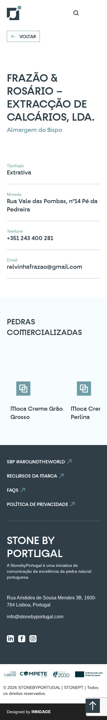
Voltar (27, 36)
